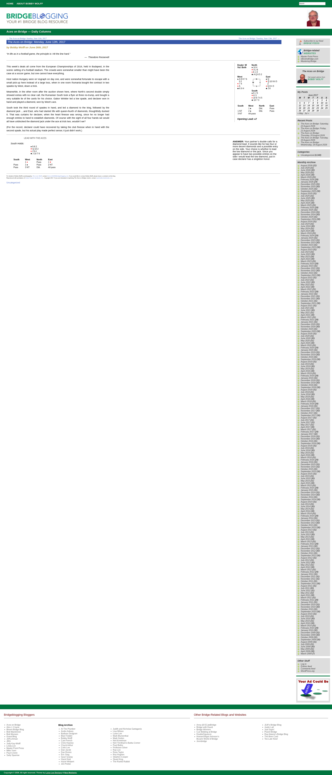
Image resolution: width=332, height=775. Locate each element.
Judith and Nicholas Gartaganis (127, 729)
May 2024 (305, 228)
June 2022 (305, 282)
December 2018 (308, 380)
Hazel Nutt (66, 759)
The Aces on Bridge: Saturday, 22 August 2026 (315, 125)
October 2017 (307, 413)
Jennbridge (201, 741)
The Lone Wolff (37, 176)
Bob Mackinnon (13, 732)
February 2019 (307, 376)
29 (313, 111)
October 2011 (307, 581)
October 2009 (307, 637)
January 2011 (307, 602)
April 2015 (305, 483)
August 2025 (306, 193)
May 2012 (305, 565)
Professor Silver (120, 747)
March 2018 (306, 401)
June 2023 (305, 254)
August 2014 (306, 502)
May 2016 (305, 453)
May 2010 (305, 621)
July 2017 (305, 420)
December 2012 (308, 548)
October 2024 (307, 217)
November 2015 (308, 467)
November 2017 (308, 411)
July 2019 (305, 364)
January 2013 (307, 546)
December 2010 (308, 604)
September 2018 (308, 387)
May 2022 (305, 285)
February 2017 (307, 432)
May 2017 (305, 425)
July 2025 (305, 196)
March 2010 (306, 625)
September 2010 (308, 611)
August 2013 (306, 530)
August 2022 (306, 277)
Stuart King (118, 759)
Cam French (66, 740)
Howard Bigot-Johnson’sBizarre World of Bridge (207, 737)
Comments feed (308, 669)
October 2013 (307, 525)
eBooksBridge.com (309, 59)
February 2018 (307, 404)
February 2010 (307, 628)
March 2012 (306, 569)
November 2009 (308, 635)
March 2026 (306, 177)
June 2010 (305, 618)
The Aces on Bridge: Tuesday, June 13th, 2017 (259, 38)
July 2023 (305, 252)
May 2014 (305, 509)
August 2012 (306, 558)
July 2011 (305, 588)
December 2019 (308, 352)
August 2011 (306, 586)
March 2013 (306, 541)
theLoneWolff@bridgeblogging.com (57, 176)
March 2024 (306, 233)
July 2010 (305, 616)
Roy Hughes (118, 754)
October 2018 (307, 385)
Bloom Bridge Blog (15, 729)
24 (322, 108)
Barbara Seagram (69, 733)
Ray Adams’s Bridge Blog (276, 734)
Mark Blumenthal (120, 736)
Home (9, 3)
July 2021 (305, 308)
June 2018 (305, 394)
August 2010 (306, 614)
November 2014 (308, 495)
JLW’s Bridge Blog (272, 725)
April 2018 (305, 399)
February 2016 (307, 460)
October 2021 (307, 301)
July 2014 (305, 504)
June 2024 (305, 226)
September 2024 (308, 219)
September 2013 (308, 527)
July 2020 (305, 336)
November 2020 (308, 327)
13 (304, 105)
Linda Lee (11, 746)
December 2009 (308, 632)
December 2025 (308, 184)
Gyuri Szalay (67, 757)
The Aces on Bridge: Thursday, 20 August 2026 (313, 134)
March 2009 (306, 654)
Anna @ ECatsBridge (206, 725)
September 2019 (308, 359)
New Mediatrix (70, 773)
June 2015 (305, 478)
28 (308, 111)
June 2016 (305, 450)
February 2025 (307, 207)
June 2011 (305, 590)
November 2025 (308, 186)
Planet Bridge (270, 732)
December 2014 (308, 492)
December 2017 (308, 408)
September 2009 (308, 640)
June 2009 (305, 647)
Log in (303, 664)
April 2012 (305, 567)
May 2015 (305, 481)
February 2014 (307, 516)
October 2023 (307, 245)
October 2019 (307, 357)
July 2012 (305, 560)
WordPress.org (307, 671)
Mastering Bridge (308, 61)
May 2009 (305, 649)
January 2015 (307, 490)
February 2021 (307, 320)
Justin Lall (269, 727)
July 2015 (305, 476)
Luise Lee (117, 733)
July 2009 (305, 644)
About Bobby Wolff (30, 3)
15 (313, 105)
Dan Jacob (66, 750)
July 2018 (305, 392)
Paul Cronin (12, 753)
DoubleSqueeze (204, 734)
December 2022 (308, 268)
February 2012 (307, 572)
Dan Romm (66, 752)
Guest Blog (11, 736)
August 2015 (306, 474)
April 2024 (305, 231)
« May (300, 113)
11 (326, 103)
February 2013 (307, 544)
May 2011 (305, 593)
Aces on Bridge (13, 725)
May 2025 (305, 200)
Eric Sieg (65, 754)
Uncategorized (13, 183)
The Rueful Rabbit (121, 761)
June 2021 (305, 310)
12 (300, 105)
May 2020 (305, 341)
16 (317, 105)
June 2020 (305, 338)
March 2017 (306, 429)
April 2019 (305, 371)
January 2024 (307, 238)
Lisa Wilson (118, 731)
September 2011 (308, 583)
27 (304, 111)
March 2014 (306, 513)
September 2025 (308, 191)
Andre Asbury (67, 731)
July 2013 (305, 532)
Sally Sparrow (12, 755)
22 (313, 108)
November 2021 (308, 299)
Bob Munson (12, 734)
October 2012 (307, 553)
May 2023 (305, 256)
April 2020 (305, 343)
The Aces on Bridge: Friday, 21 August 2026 (313, 129)
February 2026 (307, 179)
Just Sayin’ (269, 729)
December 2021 (308, 296)
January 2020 (307, 350)
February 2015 (307, 488)
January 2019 (307, 378)
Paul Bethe (118, 745)
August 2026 (306, 165)
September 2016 (308, 443)
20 (304, 108)
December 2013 (308, 520)
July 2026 (305, 168)
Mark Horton (118, 738)
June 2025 (305, 198)
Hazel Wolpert (67, 761)
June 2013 (305, 534)
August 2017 (306, 418)
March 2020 (306, 345)
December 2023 (308, 240)
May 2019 (305, 369)
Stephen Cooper (120, 757)
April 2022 (305, 287)
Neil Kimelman (119, 740)
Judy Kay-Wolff (13, 743)
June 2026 (305, 170)
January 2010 (307, 630)
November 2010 (308, 607)
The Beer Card (271, 736)
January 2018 (307, 406)
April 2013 (305, 539)
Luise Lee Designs (54, 773)
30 (317, 111)
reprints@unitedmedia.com (104, 178)
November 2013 (308, 523)
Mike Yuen (11, 750)
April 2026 (305, 175)
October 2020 (307, 329)
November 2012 (308, 551)
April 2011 (305, 595)
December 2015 (308, 464)
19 (300, 108)
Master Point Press (309, 56)
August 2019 (306, 362)
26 (300, 111)
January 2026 (307, 182)
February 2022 (307, 292)
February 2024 (307, 235)
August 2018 (306, 390)
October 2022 (307, 273)
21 (308, 108)
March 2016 (306, 457)
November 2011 (308, 579)
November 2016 (308, 439)
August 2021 (306, 306)
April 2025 (305, 203)
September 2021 (308, 303)
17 (322, 105)
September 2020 (308, 331)
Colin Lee (65, 747)
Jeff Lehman (12, 739)
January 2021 (307, 322)
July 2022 (305, 280)
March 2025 (306, 205)
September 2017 (308, 415)
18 (326, 105)
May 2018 (305, 397)
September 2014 (308, 499)
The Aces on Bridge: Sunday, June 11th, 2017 (26, 38)
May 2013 (305, 537)
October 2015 (307, 469)
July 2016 (305, 448)
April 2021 (305, 315)
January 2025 (307, 210)
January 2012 (307, 574)
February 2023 (307, 263)
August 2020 (306, 334)
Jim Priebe (66, 764)
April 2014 (305, 511)
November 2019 (308, 355)
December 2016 (308, 436)
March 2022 (306, 289)
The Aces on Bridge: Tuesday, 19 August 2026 (314, 139)
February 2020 (307, 348)
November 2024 (308, 214)
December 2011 (308, 576)
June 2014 (305, 506)
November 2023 (308, 242)
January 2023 (307, 266)
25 (326, 108)
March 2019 (306, 373)
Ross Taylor (118, 752)
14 (308, 105)
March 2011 (306, 597)
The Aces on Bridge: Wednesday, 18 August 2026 (314, 143)
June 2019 (305, 366)
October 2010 (307, 609)
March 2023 (306, 261)
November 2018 (308, 383)
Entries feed (306, 666)
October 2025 (307, 189)
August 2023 (306, 249)
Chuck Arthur (67, 745)
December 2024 (308, 212)
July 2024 (305, 224)
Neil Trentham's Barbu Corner (126, 743)
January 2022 (307, 294)
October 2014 (307, 497)
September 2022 (308, 275)
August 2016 (306, 446)
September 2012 (308, 555)
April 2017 (305, 427)
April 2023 (305, 259)
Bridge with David (204, 727)
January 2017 (307, 434)
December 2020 (308, 324)
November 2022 (308, 270)
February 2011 (307, 600)
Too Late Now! (271, 739)
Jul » (307, 113)
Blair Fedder (66, 736)
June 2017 (305, 422)
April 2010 (305, 623)
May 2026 (305, 172)
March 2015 (306, 485)
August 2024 (306, 221)
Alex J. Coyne (12, 727)
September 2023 (308, 247)
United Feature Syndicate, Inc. (34, 178)
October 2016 (307, 441)
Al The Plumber (68, 729)
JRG (8, 741)
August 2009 (306, 642)
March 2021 (306, 317)
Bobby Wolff (66, 738)
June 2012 (305, 562)
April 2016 (305, 455)
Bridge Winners (203, 729)
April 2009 (305, 651)
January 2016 (307, 462)
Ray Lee (117, 750)
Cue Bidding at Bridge (206, 732)
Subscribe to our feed (313, 42)
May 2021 (305, 313)
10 (322, 103)
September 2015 (308, 471)
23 (317, 108)
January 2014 (307, 518)
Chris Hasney (67, 743)
